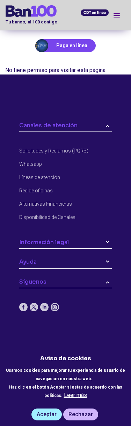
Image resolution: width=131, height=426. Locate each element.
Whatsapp (30, 164)
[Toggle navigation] (116, 15)
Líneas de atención (39, 177)
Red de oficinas (36, 190)
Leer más (75, 395)
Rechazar (80, 414)
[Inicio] (56, 11)
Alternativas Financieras (45, 204)
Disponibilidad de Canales (47, 217)
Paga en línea (71, 45)
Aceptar (47, 414)
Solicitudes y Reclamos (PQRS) (53, 151)
